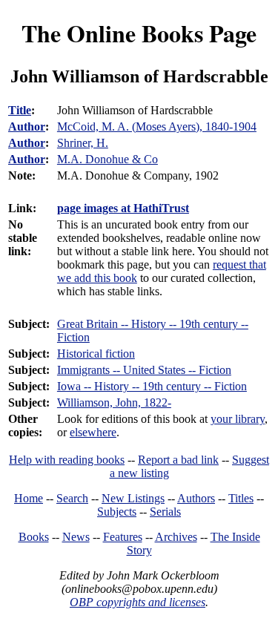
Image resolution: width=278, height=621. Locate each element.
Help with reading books (67, 459)
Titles (241, 498)
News (76, 536)
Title (19, 110)
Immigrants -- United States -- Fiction (144, 370)
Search (72, 498)
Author (26, 126)
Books (34, 536)
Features (122, 536)
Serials (165, 511)
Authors (196, 498)
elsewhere (93, 432)
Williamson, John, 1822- (114, 402)
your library (238, 419)
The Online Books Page (139, 33)
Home (28, 498)
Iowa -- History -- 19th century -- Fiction (152, 386)
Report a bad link (178, 459)
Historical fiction (96, 353)
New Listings (133, 498)
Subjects (116, 511)
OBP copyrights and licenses (137, 602)
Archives (176, 536)
